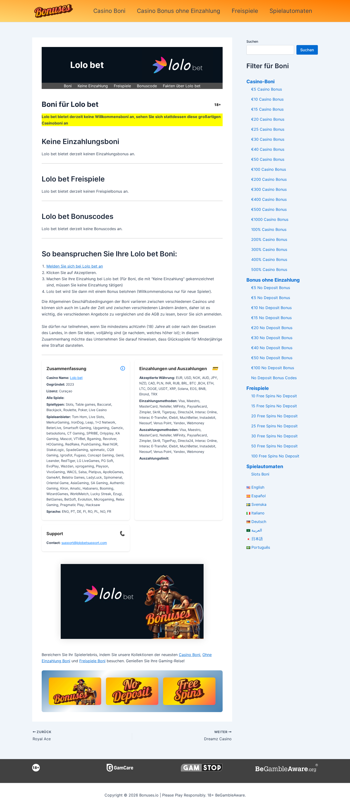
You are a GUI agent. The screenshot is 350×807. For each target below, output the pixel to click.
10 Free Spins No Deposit (274, 395)
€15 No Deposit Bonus (271, 317)
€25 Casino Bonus (267, 129)
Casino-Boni (260, 81)
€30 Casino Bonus (267, 139)
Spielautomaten (291, 10)
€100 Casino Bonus (268, 169)
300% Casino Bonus (269, 249)
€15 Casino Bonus (267, 109)
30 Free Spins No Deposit (274, 436)
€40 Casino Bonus (267, 149)
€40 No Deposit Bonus (271, 347)
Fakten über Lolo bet (181, 85)
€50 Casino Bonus (267, 159)
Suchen (252, 41)
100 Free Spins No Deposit (275, 456)
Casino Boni (109, 10)
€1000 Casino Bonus (269, 219)
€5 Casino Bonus (266, 89)
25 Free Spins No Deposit (274, 426)
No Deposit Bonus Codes (274, 377)
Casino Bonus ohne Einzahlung (178, 10)
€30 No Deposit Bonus (271, 337)
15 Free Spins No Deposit (274, 406)
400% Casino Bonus (269, 259)
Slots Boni (260, 474)
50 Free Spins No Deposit (274, 446)
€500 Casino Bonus (269, 209)
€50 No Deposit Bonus (271, 357)
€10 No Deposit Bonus (271, 307)
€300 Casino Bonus (269, 189)
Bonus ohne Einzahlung (273, 280)
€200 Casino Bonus (269, 179)
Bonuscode (147, 85)
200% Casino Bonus (269, 239)
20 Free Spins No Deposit (274, 416)
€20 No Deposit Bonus (271, 327)
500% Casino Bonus (269, 269)
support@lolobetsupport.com (84, 543)
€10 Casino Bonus (267, 99)
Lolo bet (76, 378)
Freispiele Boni (92, 660)
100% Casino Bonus (268, 229)
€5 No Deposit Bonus (270, 287)
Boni (68, 85)
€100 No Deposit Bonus (272, 367)
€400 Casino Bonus (269, 199)
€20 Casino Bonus (267, 119)
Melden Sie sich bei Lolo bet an (74, 266)
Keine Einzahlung (93, 85)
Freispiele (245, 10)
